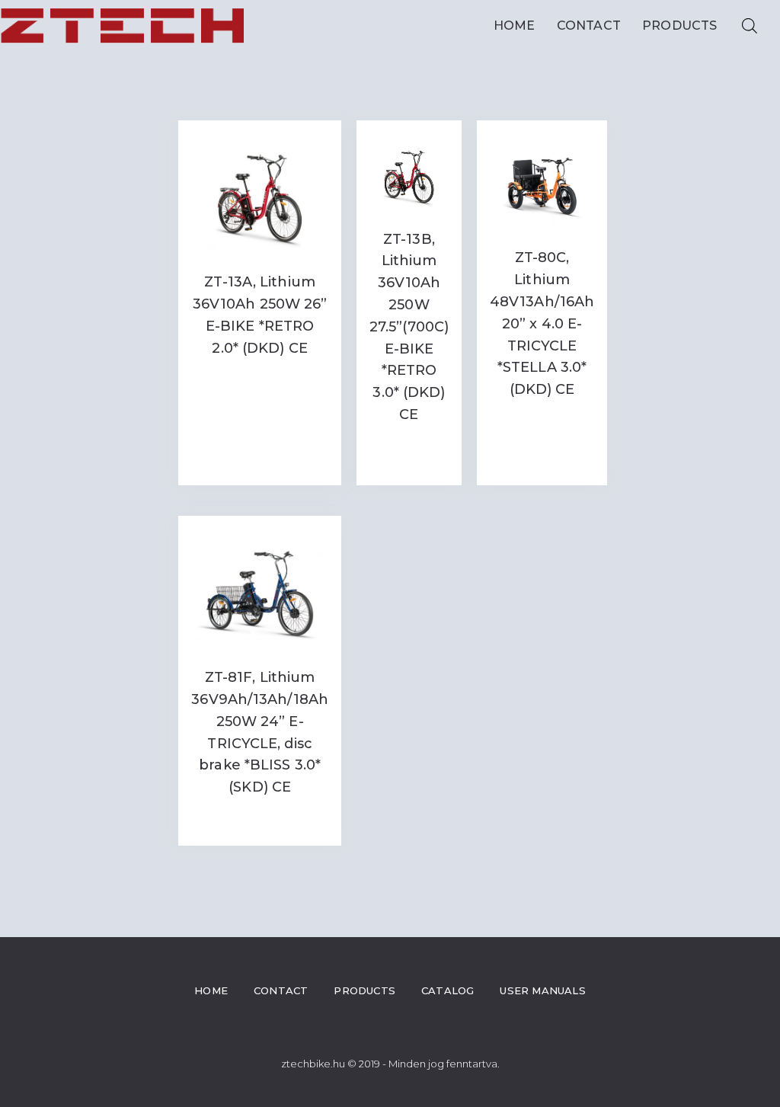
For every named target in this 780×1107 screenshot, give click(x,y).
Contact (589, 25)
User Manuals (542, 990)
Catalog (447, 990)
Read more (259, 379)
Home (514, 25)
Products (680, 25)
